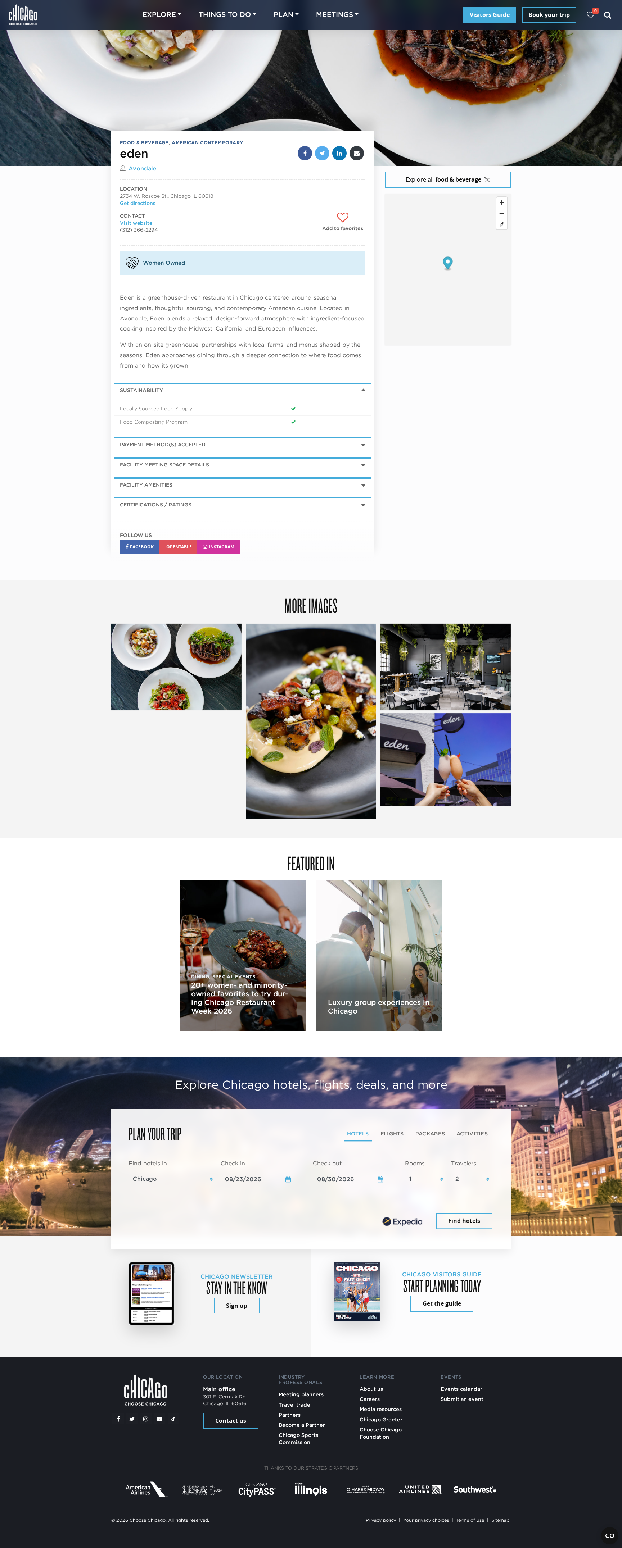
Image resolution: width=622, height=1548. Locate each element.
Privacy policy (381, 1520)
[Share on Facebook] (305, 153)
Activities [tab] (472, 1134)
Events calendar (461, 1389)
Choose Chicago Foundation (381, 1433)
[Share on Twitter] (322, 153)
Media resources (381, 1409)
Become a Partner (302, 1425)
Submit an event (462, 1399)
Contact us (230, 1421)
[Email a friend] (357, 153)
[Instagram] (146, 1418)
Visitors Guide (490, 15)
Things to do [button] (225, 14)
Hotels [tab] (358, 1134)
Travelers (463, 1163)
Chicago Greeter (381, 1419)
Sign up (236, 1306)
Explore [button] (159, 14)
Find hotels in (148, 1163)
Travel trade (294, 1405)
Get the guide (442, 1303)
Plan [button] (283, 14)
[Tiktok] (173, 1418)
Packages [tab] (430, 1134)
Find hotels (464, 1221)
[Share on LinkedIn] (339, 153)
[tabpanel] (311, 1195)
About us (371, 1389)
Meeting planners (301, 1394)
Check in (233, 1163)
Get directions (138, 203)
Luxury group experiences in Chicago (378, 1006)
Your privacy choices (426, 1520)
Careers (370, 1399)
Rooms (415, 1163)
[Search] (607, 15)
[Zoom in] (501, 202)
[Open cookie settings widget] (609, 1535)
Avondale (143, 168)
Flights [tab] (392, 1134)
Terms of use (470, 1520)
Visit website (136, 223)
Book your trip (549, 15)
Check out (327, 1163)
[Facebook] (118, 1418)
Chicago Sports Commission (298, 1438)
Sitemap (500, 1520)
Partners (290, 1415)
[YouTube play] (159, 1418)
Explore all (443, 179)
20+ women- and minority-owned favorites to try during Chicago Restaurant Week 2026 (239, 998)
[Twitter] (132, 1418)
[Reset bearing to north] (501, 224)
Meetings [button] (334, 14)
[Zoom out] (501, 213)
